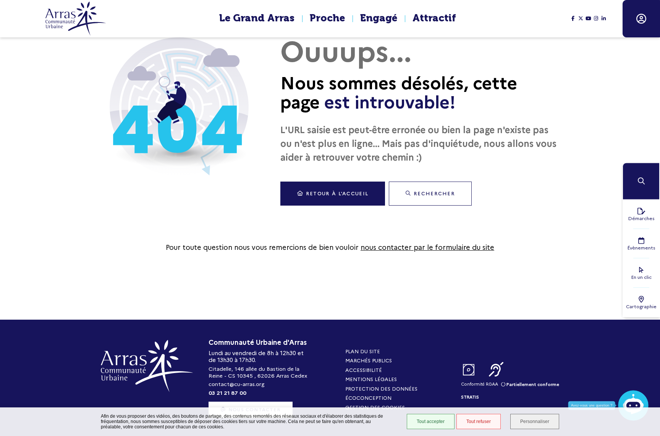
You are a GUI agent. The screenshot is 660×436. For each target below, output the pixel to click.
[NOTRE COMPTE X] (580, 18)
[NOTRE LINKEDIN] (603, 18)
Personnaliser (534, 421)
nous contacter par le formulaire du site (427, 247)
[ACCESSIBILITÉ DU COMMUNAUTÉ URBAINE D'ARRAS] (496, 370)
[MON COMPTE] (641, 18)
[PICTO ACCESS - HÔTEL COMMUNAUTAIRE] (468, 370)
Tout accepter (431, 421)
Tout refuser (478, 421)
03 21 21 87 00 (227, 392)
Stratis (470, 397)
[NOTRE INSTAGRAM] (596, 18)
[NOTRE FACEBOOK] (573, 18)
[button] (641, 180)
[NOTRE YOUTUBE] (588, 18)
